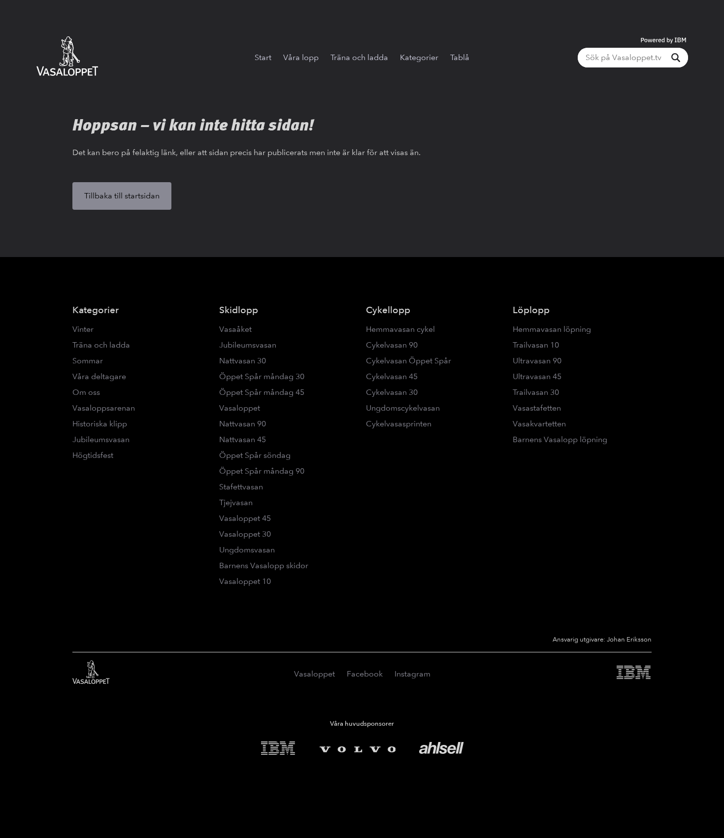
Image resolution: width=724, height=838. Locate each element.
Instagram (412, 673)
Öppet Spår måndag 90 (261, 471)
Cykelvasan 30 (392, 392)
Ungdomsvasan (247, 549)
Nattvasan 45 (242, 439)
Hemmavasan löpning (552, 329)
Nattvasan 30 (242, 360)
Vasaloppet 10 (245, 581)
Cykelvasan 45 (392, 376)
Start (263, 57)
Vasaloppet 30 (245, 534)
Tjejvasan (236, 502)
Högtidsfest (92, 455)
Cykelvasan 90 (392, 345)
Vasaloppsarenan (103, 408)
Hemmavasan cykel (400, 329)
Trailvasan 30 (536, 392)
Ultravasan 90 (537, 360)
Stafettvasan (241, 486)
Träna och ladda (359, 57)
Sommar (87, 360)
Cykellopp (388, 310)
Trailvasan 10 (536, 345)
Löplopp (531, 310)
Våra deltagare (99, 376)
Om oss (86, 392)
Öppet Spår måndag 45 (261, 392)
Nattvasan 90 (242, 423)
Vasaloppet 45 (245, 518)
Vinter (83, 329)
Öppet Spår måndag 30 (261, 376)
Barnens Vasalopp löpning (560, 439)
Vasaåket (235, 329)
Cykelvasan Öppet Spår (408, 360)
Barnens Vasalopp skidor (263, 565)
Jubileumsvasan (101, 439)
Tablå (459, 57)
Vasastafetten (537, 408)
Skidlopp (238, 310)
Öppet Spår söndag (255, 455)
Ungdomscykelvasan (403, 408)
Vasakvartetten (539, 423)
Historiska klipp (99, 423)
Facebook (365, 673)
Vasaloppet (239, 408)
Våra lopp (301, 57)
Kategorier (419, 57)
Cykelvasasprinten (398, 423)
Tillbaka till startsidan (122, 195)
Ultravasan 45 (537, 376)
